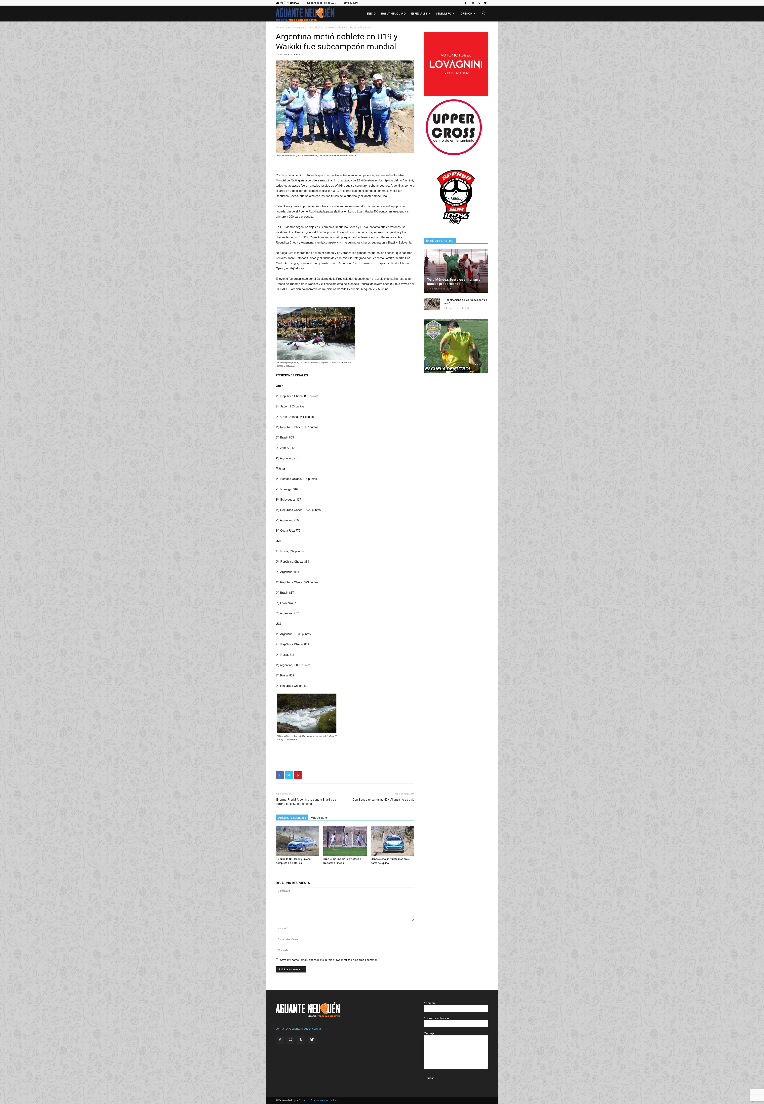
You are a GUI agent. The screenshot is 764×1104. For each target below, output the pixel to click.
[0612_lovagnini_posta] (456, 95)
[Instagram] (472, 3)
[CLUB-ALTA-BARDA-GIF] (456, 372)
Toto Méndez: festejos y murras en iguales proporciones (454, 282)
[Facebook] (466, 3)
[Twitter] (485, 3)
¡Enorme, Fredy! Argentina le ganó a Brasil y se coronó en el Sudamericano (306, 802)
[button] (483, 14)
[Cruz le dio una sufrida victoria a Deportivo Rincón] (345, 841)
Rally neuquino (351, 2)
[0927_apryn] (456, 228)
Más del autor (319, 817)
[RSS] (479, 3)
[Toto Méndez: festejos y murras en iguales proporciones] (456, 271)
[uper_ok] (453, 155)
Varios (289, 27)
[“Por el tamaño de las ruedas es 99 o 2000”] (432, 304)
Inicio (371, 13)
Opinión (466, 13)
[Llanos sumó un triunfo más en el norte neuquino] (392, 841)
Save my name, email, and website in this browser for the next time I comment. (329, 959)
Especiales (419, 13)
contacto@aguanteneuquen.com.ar (298, 1028)
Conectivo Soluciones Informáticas (318, 1100)
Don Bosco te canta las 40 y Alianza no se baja (383, 799)
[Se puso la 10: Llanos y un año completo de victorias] (297, 841)
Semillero (443, 13)
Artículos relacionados (292, 817)
